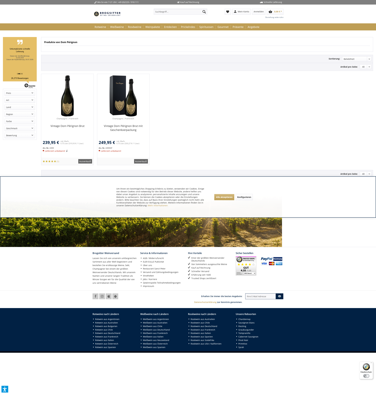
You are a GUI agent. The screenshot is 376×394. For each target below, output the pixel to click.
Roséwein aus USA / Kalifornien (205, 343)
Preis (8, 93)
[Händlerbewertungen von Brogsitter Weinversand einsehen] (247, 265)
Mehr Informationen (158, 205)
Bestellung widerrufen (274, 17)
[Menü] (371, 363)
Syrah (241, 347)
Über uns (147, 265)
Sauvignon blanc (246, 322)
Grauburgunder (246, 329)
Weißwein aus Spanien (153, 347)
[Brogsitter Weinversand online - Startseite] (107, 14)
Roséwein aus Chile (200, 322)
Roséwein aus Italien (200, 333)
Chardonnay (244, 319)
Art (7, 100)
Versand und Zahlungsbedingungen (160, 272)
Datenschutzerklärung (205, 302)
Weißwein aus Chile (152, 326)
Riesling (242, 326)
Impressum (148, 286)
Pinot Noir (243, 340)
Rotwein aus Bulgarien (106, 326)
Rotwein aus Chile (104, 329)
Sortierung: (334, 58)
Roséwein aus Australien (202, 319)
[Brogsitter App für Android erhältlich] (115, 296)
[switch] (366, 376)
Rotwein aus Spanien (105, 347)
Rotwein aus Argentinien (107, 319)
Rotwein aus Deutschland (107, 333)
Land (8, 107)
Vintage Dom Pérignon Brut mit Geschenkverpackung (123, 128)
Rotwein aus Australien (106, 322)
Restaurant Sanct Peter (154, 268)
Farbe (9, 121)
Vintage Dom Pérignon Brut (67, 126)
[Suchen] (204, 12)
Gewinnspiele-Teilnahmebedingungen (161, 282)
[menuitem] (180, 12)
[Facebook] (95, 296)
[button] (4, 389)
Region (9, 114)
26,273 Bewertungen (19, 78)
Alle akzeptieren (224, 197)
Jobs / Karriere (149, 279)
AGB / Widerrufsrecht (153, 258)
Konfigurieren (244, 197)
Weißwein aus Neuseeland (155, 340)
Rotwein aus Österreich (106, 343)
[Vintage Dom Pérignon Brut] (67, 95)
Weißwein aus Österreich (155, 343)
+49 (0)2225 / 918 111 (128, 2)
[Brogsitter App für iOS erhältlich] (109, 296)
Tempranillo (244, 333)
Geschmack (11, 128)
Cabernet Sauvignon (248, 336)
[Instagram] (102, 296)
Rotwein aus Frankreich (106, 336)
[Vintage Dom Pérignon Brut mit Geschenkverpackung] (123, 95)
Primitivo (242, 343)
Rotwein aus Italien (104, 340)
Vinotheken (148, 275)
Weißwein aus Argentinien (155, 319)
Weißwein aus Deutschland (156, 329)
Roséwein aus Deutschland (203, 326)
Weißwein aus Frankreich (155, 333)
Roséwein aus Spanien (201, 336)
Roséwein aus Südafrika (202, 340)
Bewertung (11, 135)
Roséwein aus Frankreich (202, 329)
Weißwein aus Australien (154, 322)
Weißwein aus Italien (152, 336)
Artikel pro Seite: (349, 66)
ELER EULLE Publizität (153, 261)
